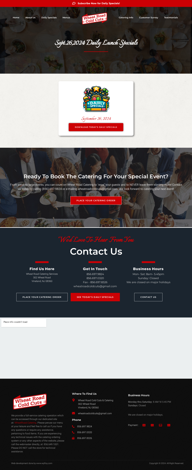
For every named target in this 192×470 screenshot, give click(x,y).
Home (16, 17)
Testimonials (171, 17)
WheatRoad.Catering (25, 423)
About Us (30, 17)
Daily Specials (49, 17)
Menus (66, 17)
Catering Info (126, 17)
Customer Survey (148, 17)
